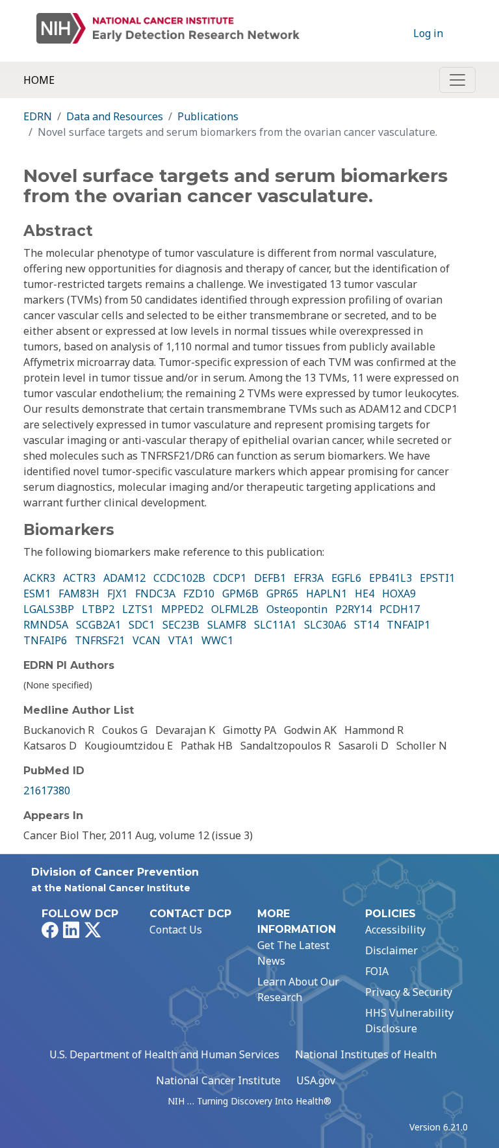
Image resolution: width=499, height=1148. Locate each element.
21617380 (46, 790)
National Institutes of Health (366, 1054)
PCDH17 (399, 609)
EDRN (37, 116)
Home (39, 80)
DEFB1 (270, 578)
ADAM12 (124, 578)
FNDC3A (155, 593)
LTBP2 (98, 609)
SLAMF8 (226, 625)
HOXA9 (399, 593)
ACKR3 (39, 578)
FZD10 (198, 593)
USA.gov (315, 1080)
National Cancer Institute (218, 1080)
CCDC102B (179, 578)
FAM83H (78, 593)
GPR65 (282, 593)
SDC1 (142, 625)
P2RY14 (353, 609)
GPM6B (240, 593)
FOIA (377, 971)
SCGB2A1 (98, 625)
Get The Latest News (293, 953)
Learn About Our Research (298, 989)
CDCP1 (229, 578)
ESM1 (37, 593)
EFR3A (309, 578)
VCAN (146, 640)
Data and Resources (114, 116)
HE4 (364, 593)
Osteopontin (296, 609)
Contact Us (175, 929)
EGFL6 (346, 578)
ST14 (366, 625)
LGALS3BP (48, 609)
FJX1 (117, 593)
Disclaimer (391, 950)
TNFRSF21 (100, 640)
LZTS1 (137, 609)
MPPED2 (182, 609)
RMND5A (45, 625)
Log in (428, 33)
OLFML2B (235, 609)
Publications (207, 116)
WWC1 (217, 640)
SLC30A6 (325, 625)
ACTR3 (79, 578)
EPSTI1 (437, 578)
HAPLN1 (326, 593)
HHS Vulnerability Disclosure (409, 1021)
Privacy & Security (408, 992)
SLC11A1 (275, 625)
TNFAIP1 (408, 625)
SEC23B (180, 625)
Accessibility (395, 929)
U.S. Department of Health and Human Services (164, 1054)
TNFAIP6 (45, 640)
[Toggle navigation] (457, 80)
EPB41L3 (390, 578)
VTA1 (181, 640)
